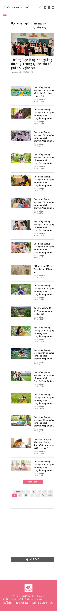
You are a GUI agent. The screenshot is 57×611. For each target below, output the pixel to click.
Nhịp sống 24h (17, 7)
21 (20, 495)
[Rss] (45, 7)
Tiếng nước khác (39, 23)
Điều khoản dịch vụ (26, 599)
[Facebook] (49, 7)
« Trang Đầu (18, 492)
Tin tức (27, 7)
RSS (14, 599)
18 (44, 492)
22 (26, 495)
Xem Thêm (33, 482)
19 (50, 492)
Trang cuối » (47, 495)
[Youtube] (53, 7)
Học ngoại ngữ (16, 72)
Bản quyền (6, 601)
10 (34, 492)
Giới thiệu (6, 7)
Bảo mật (39, 599)
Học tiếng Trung (39, 27)
